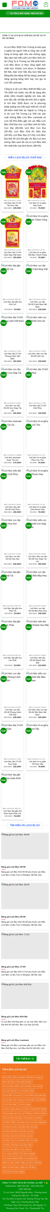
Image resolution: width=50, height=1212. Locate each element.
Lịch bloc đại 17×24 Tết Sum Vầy (12, 204)
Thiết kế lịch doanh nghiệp (13, 1172)
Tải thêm (25, 1059)
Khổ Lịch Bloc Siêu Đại (12, 1118)
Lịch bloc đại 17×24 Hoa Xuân (12, 762)
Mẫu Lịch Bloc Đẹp (10, 1167)
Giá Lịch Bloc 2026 (10, 1086)
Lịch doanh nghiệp (27, 1154)
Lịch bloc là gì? (9, 1140)
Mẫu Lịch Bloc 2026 (11, 1163)
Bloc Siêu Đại (8, 1082)
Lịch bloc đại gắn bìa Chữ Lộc (12, 303)
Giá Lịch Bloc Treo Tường (31, 1086)
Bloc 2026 (7, 1077)
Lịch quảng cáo (31, 1158)
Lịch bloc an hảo (9, 1127)
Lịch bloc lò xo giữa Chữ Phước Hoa (37, 508)
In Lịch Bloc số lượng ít (12, 1095)
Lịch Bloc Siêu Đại (10, 1145)
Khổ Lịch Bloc (40, 1113)
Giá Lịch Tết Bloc (10, 1091)
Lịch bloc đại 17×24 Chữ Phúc (37, 407)
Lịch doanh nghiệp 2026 (12, 1158)
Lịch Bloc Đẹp (26, 1145)
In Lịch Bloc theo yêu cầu (35, 1095)
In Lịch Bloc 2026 (27, 1091)
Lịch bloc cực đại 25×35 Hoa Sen (12, 557)
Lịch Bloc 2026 (9, 1122)
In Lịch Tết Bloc (25, 1113)
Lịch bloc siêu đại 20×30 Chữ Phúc (12, 508)
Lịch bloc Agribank (38, 1122)
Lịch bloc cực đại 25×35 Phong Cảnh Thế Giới (12, 712)
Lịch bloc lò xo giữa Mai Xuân (37, 204)
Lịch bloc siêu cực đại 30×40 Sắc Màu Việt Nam (37, 712)
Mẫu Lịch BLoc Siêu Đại (31, 1163)
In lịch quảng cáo (10, 1113)
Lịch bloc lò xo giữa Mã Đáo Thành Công (37, 253)
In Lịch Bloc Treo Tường (13, 1100)
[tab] (25, 37)
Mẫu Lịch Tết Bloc (28, 1167)
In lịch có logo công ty (12, 1109)
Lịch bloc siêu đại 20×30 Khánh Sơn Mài (38, 660)
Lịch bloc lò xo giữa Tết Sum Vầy (37, 762)
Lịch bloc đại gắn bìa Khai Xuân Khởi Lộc (12, 812)
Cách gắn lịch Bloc (24, 1082)
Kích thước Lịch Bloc (33, 1118)
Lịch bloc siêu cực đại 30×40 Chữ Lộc (37, 355)
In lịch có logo (24, 1104)
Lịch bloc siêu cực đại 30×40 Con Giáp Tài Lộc (37, 558)
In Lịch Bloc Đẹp (9, 1104)
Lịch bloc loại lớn (26, 1131)
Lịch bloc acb (23, 1122)
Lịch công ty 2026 (10, 1154)
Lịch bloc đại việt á (10, 1149)
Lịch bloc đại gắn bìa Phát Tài (12, 609)
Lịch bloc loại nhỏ (10, 1136)
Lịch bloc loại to (26, 1136)
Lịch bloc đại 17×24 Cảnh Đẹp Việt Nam (12, 253)
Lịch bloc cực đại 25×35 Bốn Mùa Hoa (37, 609)
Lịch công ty (26, 1149)
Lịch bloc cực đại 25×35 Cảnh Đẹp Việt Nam (37, 304)
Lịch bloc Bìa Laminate (28, 1127)
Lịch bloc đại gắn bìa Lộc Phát (12, 659)
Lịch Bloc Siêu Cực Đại (27, 1140)
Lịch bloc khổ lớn (10, 1131)
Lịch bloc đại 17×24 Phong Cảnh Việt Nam (12, 356)
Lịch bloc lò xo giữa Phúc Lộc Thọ (37, 458)
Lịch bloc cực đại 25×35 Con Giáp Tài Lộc (12, 408)
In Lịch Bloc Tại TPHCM (35, 1100)
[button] (4, 5)
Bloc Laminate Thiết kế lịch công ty (28, 1077)
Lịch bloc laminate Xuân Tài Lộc (12, 458)
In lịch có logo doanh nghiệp (34, 1109)
